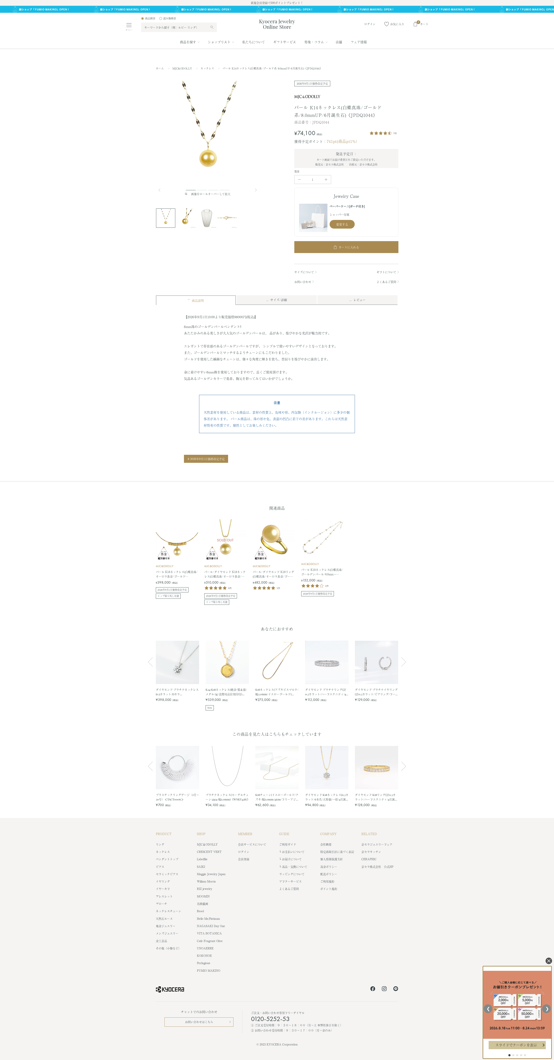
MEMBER (245, 834)
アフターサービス (290, 881)
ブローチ (161, 904)
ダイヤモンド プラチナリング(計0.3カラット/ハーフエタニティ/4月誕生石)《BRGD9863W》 (325, 691)
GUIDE (284, 834)
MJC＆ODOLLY (207, 844)
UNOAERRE (205, 948)
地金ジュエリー (166, 926)
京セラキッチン (371, 852)
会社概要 (326, 844)
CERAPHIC (369, 859)
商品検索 (150, 18)
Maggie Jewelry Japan (211, 874)
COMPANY (328, 834)
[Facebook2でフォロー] (372, 989)
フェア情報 (359, 42)
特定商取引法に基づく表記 (337, 852)
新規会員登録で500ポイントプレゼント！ (277, 3)
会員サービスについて (252, 844)
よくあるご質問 (386, 282)
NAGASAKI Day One (211, 926)
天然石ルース (164, 918)
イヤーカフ (163, 889)
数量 (297, 171)
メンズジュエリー (167, 933)
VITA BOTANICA (209, 933)
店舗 (339, 42)
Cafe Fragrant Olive (210, 941)
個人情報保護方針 (331, 859)
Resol (200, 911)
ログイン (243, 852)
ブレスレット (164, 896)
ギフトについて (386, 272)
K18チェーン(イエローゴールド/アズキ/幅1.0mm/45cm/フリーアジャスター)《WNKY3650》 (277, 797)
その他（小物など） (168, 948)
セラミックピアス (167, 874)
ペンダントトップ (167, 859)
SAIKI (201, 867)
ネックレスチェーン (168, 911)
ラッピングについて (291, 874)
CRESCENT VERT (209, 852)
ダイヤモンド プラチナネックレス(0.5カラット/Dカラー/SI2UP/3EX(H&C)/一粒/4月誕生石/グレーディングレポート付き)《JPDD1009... (177, 691)
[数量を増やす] (326, 179)
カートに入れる (349, 247)
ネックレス (208, 68)
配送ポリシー (328, 874)
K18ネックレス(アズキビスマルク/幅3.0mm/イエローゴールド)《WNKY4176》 (276, 691)
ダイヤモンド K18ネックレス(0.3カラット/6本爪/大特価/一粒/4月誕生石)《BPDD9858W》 (326, 797)
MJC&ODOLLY (182, 68)
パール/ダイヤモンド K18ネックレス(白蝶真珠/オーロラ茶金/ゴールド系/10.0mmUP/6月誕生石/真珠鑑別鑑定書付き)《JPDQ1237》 (225, 574)
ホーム (160, 68)
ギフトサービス (284, 42)
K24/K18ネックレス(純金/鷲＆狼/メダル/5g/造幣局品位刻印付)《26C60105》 (226, 691)
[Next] (256, 190)
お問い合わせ (302, 282)
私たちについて (253, 42)
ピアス (160, 867)
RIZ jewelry (204, 889)
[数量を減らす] (299, 179)
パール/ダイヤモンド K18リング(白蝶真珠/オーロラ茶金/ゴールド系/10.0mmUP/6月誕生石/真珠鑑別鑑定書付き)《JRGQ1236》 (274, 574)
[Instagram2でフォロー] (384, 989)
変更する (342, 224)
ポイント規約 (328, 889)
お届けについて (292, 859)
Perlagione (203, 963)
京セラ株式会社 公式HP (377, 867)
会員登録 (243, 859)
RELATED (369, 834)
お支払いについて (293, 852)
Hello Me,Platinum (208, 918)
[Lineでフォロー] (395, 989)
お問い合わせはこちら (199, 1022)
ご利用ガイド (287, 844)
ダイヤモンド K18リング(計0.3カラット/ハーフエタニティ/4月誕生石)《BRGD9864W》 (376, 797)
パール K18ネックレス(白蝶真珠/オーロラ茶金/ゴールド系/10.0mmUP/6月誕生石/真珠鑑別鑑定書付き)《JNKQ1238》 (177, 574)
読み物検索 (169, 18)
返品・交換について (294, 867)
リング (160, 844)
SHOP (201, 834)
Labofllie (202, 859)
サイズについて (304, 272)
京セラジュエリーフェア (376, 844)
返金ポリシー (328, 867)
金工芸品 (161, 941)
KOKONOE (204, 956)
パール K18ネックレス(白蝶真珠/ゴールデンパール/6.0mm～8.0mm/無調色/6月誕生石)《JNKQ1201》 (322, 572)
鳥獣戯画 (202, 904)
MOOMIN (203, 896)
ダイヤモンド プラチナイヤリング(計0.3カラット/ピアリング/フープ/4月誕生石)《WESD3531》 (376, 691)
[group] (277, 9)
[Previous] (161, 190)
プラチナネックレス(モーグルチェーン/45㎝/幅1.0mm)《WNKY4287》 (227, 797)
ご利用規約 (327, 881)
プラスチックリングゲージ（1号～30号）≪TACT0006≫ (177, 797)
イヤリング (163, 881)
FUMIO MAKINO (208, 970)
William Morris (206, 881)
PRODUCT (164, 834)
